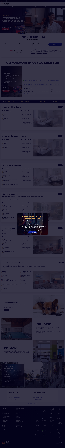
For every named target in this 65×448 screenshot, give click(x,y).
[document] (32, 224)
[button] (46, 214)
